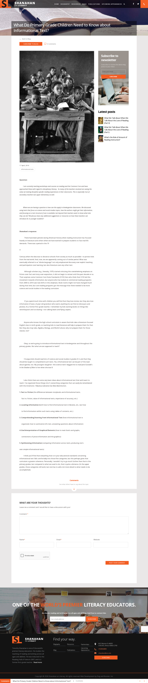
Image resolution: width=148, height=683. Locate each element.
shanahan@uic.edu (104, 653)
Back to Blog (26, 39)
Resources (76, 4)
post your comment (117, 563)
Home (56, 4)
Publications (94, 4)
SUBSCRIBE (113, 76)
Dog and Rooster (103, 676)
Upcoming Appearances (112, 4)
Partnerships (85, 644)
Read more (38, 662)
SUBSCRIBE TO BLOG (30, 44)
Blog (84, 4)
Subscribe (106, 657)
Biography (65, 4)
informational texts (27, 169)
